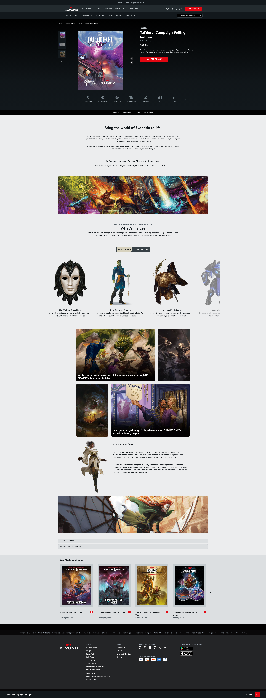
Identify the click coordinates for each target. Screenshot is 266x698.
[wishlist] (167, 9)
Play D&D (85, 9)
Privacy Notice (196, 633)
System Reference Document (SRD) (98, 676)
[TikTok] (170, 647)
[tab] (124, 249)
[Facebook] (150, 647)
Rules (96, 9)
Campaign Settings (115, 15)
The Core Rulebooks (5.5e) (123, 452)
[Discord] (140, 647)
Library (107, 9)
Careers (119, 651)
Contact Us (121, 648)
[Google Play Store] (186, 648)
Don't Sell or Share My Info (95, 667)
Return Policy (90, 654)
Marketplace (134, 9)
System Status (91, 663)
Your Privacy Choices (93, 670)
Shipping (89, 651)
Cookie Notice (91, 679)
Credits (119, 657)
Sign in (180, 9)
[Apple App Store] (186, 653)
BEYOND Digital (71, 15)
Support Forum (91, 660)
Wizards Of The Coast (124, 654)
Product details (128, 112)
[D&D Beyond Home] (71, 9)
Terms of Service (184, 633)
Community (119, 9)
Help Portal (90, 657)
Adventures (100, 15)
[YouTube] (165, 647)
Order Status (90, 673)
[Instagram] (145, 647)
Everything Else (131, 15)
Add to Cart (156, 59)
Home (60, 23)
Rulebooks (86, 15)
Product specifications (145, 112)
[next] (62, 62)
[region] (62, 45)
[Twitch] (155, 647)
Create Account (193, 9)
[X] (160, 647)
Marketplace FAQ (92, 648)
